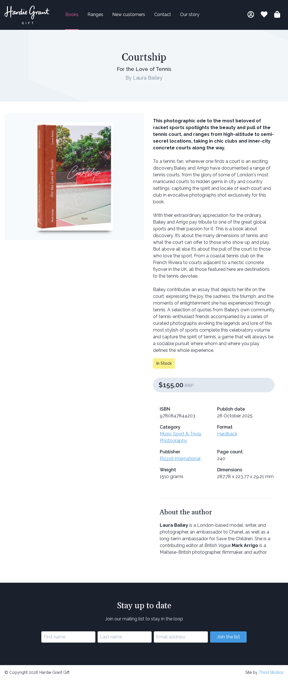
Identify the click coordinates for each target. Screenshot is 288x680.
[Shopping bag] (277, 15)
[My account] (251, 15)
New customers (128, 14)
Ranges (95, 14)
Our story (189, 14)
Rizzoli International (180, 458)
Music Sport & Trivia (180, 433)
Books (71, 14)
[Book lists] (264, 15)
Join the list (228, 637)
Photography (173, 440)
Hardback (227, 433)
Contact (162, 14)
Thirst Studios (271, 672)
